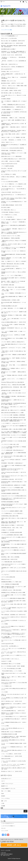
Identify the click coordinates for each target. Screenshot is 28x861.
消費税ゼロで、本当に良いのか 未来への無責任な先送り (13, 287)
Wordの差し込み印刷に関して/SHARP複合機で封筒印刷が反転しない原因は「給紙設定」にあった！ (13, 404)
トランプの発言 (4, 691)
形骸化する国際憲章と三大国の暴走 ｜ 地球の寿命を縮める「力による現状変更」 (13, 397)
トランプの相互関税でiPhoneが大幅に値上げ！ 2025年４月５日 (13, 719)
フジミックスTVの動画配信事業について (9, 35)
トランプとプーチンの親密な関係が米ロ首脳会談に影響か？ (13, 598)
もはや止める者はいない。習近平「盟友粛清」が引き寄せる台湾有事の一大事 (13, 358)
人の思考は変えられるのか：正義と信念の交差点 (11, 590)
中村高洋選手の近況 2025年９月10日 (9, 559)
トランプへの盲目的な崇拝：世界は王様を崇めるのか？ (12, 450)
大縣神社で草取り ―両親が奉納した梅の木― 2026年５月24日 (13, 127)
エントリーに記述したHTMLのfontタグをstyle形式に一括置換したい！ (14, 612)
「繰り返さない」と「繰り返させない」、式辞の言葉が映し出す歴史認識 (13, 58)
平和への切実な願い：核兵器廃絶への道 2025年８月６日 (13, 614)
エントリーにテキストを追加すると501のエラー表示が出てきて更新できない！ (14, 617)
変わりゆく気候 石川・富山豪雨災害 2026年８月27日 (13, 40)
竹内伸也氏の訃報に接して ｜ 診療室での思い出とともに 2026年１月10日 (13, 400)
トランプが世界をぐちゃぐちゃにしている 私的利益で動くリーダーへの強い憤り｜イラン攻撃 (13, 248)
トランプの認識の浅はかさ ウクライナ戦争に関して (12, 513)
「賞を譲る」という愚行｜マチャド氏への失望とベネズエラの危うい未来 (13, 393)
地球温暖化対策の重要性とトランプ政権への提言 (11, 581)
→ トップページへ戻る (6, 29)
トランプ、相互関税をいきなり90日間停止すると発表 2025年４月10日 (14, 698)
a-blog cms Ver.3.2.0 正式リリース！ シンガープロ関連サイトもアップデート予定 (13, 565)
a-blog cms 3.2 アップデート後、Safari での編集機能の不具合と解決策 (13, 426)
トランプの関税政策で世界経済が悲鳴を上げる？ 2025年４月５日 (13, 723)
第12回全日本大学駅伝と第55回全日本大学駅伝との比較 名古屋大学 (13, 490)
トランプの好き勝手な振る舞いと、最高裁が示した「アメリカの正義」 (13, 269)
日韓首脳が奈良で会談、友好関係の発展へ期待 (10, 390)
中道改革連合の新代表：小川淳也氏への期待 (10, 300)
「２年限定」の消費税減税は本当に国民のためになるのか (13, 104)
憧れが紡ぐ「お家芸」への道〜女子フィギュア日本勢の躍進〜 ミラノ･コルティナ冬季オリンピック (13, 282)
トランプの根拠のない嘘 (6, 686)
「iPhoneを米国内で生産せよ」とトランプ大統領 (11, 670)
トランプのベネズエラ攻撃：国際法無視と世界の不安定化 (13, 417)
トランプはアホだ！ (5, 574)
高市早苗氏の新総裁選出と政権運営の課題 (10, 493)
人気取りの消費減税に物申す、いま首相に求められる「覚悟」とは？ (13, 74)
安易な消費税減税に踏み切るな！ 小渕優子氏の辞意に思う (13, 107)
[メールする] (23, 1)
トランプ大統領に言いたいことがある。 (9, 214)
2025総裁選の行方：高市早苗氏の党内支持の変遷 (11, 532)
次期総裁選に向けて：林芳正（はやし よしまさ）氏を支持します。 (13, 568)
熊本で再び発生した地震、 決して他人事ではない (11, 92)
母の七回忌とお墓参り (5, 207)
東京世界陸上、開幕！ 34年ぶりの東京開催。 (10, 556)
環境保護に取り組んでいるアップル (8, 680)
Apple (2, 793)
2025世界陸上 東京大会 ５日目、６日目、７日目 (11, 527)
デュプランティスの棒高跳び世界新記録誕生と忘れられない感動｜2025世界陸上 (13, 541)
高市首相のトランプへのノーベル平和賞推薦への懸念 (12, 487)
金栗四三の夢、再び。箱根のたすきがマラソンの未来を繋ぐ (13, 410)
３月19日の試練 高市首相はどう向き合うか (10, 212)
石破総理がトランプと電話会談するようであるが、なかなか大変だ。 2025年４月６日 (13, 708)
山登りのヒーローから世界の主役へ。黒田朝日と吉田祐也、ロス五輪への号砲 (13, 362)
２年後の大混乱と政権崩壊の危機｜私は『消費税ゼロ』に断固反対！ (13, 297)
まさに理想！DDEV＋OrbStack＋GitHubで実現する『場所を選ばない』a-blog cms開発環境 (13, 199)
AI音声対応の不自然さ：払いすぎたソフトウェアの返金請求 (13, 435)
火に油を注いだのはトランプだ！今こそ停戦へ (10, 235)
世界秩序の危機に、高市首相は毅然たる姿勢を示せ (11, 150)
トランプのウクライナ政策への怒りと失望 (10, 444)
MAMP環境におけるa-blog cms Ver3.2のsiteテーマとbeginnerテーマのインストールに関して (12, 469)
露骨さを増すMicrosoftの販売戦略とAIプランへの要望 (12, 412)
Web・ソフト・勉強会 (5, 791)
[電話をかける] (26, 1)
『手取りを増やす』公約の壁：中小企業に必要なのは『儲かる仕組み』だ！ (13, 352)
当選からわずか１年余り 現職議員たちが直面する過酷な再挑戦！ (13, 355)
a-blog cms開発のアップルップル (8, 788)
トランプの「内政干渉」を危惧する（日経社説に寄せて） (13, 341)
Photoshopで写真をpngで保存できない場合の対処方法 (12, 382)
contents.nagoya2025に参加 (7, 643)
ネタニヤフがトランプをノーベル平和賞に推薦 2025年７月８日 (13, 641)
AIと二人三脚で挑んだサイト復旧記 (8, 174)
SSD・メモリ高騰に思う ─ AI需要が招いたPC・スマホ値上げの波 (13, 102)
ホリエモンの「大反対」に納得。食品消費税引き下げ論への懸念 (13, 121)
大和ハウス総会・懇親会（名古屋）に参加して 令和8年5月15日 (13, 134)
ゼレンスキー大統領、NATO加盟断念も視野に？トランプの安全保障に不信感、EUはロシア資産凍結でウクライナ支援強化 (14, 432)
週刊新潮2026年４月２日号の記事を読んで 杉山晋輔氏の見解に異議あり (13, 145)
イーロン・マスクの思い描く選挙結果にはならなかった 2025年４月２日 (13, 729)
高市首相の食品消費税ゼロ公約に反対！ (9, 305)
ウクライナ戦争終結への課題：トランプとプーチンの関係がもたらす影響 (13, 595)
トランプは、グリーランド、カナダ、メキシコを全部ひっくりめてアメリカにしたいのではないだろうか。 (13, 765)
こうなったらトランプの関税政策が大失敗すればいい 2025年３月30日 (13, 747)
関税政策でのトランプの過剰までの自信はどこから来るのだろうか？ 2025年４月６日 (13, 713)
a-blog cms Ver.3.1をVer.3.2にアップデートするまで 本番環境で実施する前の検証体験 (14, 505)
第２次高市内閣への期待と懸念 (7, 284)
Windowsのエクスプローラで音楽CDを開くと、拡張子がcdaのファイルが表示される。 (13, 630)
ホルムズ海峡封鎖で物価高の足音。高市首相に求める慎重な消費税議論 (13, 255)
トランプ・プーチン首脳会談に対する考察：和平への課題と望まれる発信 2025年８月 (13, 601)
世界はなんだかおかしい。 (6, 579)
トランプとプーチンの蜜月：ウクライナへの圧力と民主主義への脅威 (13, 438)
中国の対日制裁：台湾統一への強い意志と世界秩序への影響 (13, 429)
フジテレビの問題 (5, 725)
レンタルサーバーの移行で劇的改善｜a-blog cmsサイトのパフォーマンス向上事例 (13, 608)
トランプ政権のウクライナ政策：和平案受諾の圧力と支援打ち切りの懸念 (13, 466)
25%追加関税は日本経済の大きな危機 (9, 734)
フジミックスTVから (5, 798)
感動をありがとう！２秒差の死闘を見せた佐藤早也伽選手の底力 (13, 226)
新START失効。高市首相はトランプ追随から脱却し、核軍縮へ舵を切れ (13, 316)
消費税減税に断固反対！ (6, 115)
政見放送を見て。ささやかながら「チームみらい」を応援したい (13, 348)
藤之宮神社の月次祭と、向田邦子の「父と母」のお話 (12, 83)
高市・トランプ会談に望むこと (7, 217)
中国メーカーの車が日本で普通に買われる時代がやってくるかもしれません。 (13, 751)
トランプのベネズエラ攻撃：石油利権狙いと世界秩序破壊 (13, 415)
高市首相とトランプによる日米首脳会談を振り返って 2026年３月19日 (13, 202)
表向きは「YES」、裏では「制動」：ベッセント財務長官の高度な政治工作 (14, 365)
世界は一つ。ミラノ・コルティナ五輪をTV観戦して (12, 275)
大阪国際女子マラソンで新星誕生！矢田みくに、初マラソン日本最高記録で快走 (13, 369)
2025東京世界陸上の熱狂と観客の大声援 (9, 515)
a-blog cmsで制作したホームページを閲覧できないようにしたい (13, 656)
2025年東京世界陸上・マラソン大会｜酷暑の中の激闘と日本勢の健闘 (13, 545)
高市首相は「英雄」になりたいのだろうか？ (10, 71)
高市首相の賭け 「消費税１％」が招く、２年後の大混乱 (13, 117)
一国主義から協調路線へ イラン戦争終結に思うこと (12, 109)
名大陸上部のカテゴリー (6, 778)
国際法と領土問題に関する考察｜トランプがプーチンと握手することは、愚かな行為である (13, 587)
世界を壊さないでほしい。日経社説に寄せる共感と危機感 (13, 384)
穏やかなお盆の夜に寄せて (6, 69)
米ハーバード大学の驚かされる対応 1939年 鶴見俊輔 (12, 666)
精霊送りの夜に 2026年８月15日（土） (9, 64)
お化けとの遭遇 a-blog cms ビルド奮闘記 (10, 161)
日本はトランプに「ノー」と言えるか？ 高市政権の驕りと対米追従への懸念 (13, 222)
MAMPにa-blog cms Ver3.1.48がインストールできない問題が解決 (13, 674)
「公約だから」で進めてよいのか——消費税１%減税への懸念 (14, 85)
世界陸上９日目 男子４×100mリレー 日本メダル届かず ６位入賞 (14, 519)
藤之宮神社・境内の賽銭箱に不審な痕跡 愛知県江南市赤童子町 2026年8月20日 (13, 46)
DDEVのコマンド (4, 179)
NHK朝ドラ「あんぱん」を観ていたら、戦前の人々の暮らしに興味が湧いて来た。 (13, 677)
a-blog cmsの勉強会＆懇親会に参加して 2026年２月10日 (13, 322)
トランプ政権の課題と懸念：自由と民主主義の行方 (11, 561)
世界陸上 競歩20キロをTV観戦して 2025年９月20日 (12, 525)
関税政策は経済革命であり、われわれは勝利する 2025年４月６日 (13, 704)
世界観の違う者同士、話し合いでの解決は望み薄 (11, 731)
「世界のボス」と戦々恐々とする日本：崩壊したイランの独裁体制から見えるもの (13, 244)
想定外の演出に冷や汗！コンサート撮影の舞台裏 (11, 156)
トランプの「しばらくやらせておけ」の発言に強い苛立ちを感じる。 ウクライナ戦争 (13, 652)
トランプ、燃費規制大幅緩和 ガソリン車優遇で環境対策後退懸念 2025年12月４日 (13, 453)
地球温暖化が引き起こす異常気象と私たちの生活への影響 (13, 592)
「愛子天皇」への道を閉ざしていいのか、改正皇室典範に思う (13, 61)
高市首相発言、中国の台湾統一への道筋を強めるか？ (12, 463)
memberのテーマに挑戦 (6, 661)
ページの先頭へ (25, 858)
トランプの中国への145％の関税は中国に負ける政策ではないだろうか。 (14, 689)
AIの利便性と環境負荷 (5, 98)
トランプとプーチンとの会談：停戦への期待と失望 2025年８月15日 (13, 605)
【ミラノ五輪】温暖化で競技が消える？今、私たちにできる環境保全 (13, 345)
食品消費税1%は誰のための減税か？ (8, 49)
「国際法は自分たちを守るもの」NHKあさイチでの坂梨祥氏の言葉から (13, 241)
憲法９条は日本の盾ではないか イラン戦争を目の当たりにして (13, 195)
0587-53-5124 (7, 842)
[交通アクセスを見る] (20, 1)
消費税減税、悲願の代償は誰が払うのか (9, 88)
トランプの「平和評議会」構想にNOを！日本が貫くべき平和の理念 (13, 376)
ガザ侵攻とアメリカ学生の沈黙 (7, 530)
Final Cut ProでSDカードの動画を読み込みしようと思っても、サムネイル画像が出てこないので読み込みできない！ (13, 634)
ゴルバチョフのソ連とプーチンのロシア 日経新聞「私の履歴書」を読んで (13, 312)
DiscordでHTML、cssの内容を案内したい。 (10, 646)
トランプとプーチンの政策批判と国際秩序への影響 (11, 511)
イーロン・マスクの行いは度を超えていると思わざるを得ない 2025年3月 (13, 761)
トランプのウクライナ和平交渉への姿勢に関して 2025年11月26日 (13, 460)
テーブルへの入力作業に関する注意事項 (9, 181)
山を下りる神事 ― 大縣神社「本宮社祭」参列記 (11, 90)
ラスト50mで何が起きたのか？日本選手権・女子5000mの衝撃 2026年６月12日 (13, 112)
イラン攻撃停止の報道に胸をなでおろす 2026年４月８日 (13, 158)
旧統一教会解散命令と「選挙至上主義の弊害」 (10, 238)
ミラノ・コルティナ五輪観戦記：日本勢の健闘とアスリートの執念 (13, 293)
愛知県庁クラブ (4, 786)
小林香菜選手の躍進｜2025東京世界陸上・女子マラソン (12, 547)
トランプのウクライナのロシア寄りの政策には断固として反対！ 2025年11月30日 (13, 457)
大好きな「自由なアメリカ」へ (7, 142)
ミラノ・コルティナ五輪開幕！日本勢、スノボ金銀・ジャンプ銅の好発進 (13, 332)
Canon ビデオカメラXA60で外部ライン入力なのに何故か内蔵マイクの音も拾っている (14, 683)
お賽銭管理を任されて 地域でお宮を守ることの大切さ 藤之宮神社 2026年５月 (13, 124)
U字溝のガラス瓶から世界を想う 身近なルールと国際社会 (13, 176)
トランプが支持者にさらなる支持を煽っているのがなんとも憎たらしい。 (13, 621)
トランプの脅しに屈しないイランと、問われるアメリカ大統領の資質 (13, 96)
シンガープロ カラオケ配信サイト (8, 825)
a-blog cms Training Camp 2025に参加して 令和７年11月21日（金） (13, 473)
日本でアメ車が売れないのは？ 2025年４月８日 (11, 701)
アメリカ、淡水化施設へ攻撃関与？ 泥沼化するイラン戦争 (13, 219)
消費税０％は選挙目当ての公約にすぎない (10, 266)
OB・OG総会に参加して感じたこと (8, 209)
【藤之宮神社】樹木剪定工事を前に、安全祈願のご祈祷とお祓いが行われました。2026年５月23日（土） (13, 131)
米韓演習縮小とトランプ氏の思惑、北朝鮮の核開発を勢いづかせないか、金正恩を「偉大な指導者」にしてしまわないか (13, 52)
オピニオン (3, 828)
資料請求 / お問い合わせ (14, 845)
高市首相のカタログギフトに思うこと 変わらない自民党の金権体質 (13, 272)
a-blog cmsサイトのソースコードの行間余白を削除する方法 (13, 495)
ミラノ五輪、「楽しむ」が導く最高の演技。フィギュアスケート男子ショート (13, 319)
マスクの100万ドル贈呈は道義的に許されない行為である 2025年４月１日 (13, 740)
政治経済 (3, 795)
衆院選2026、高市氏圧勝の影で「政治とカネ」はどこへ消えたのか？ (13, 328)
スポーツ (3, 781)
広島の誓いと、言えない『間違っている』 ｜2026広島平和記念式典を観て (13, 78)
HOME (2, 15)
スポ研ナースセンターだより (7, 783)
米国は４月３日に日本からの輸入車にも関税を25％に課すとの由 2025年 (13, 768)
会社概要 (3, 805)
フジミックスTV (4, 830)
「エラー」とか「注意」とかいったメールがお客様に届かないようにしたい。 (13, 649)
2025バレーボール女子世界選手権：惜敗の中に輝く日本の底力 (13, 572)
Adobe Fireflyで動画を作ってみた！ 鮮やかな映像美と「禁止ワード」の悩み (13, 339)
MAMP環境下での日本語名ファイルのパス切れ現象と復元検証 (13, 441)
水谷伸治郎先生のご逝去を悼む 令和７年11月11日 (11, 479)
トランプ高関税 (4, 623)
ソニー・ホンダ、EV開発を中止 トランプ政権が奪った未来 (13, 183)
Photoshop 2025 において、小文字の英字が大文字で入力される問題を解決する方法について (13, 499)
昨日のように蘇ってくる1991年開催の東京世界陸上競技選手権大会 (13, 554)
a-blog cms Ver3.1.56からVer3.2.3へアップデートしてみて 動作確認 (14, 508)
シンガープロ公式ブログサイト (7, 823)
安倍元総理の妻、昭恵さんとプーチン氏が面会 (10, 663)
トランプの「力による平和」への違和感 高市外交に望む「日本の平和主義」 (13, 325)
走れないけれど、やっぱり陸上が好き (9, 38)
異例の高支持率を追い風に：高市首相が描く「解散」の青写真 (13, 387)
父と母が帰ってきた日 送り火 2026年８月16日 (11, 54)
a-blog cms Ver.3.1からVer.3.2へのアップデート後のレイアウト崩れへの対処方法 (14, 476)
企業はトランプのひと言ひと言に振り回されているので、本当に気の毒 (13, 695)
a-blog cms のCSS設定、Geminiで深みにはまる (11, 192)
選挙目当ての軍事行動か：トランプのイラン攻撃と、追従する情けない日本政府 (13, 258)
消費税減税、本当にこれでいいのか (8, 80)
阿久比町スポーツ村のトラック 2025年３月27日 (11, 771)
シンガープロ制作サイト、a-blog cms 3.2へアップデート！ (13, 423)
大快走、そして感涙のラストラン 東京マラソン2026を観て (13, 261)
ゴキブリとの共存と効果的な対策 (8, 576)
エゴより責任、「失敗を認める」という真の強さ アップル (13, 139)
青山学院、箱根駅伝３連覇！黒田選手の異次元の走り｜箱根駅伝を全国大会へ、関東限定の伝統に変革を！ (13, 420)
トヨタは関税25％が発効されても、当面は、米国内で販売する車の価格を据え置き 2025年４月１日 (13, 737)
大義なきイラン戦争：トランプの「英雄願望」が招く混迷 (13, 137)
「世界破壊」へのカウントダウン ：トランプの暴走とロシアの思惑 (13, 379)
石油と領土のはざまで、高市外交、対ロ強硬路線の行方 (12, 66)
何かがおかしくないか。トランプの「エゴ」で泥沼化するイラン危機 (13, 251)
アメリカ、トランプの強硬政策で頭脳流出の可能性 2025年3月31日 (13, 744)
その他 (2, 803)
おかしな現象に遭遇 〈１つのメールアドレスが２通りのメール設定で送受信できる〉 (13, 637)
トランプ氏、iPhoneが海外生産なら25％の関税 (11, 668)
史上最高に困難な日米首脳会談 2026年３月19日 (11, 205)
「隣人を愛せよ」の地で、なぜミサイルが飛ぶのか (11, 186)
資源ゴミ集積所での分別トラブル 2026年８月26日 (12, 43)
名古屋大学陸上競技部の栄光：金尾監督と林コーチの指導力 (13, 485)
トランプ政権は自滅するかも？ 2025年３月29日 (11, 756)
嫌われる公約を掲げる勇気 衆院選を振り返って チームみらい (13, 303)
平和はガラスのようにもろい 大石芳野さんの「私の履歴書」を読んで (13, 335)
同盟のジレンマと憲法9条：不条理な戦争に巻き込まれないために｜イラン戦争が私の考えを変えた (14, 233)
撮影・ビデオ (4, 800)
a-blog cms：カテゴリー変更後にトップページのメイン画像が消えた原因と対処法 (13, 153)
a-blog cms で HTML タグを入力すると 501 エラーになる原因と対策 (13, 171)
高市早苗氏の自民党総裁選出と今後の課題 (10, 501)
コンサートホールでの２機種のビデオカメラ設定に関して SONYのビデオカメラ (13, 627)
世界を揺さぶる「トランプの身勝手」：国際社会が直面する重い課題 (13, 372)
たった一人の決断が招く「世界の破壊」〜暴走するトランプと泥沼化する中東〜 (13, 229)
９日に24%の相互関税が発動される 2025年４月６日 (12, 710)
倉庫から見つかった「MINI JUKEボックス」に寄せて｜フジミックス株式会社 (13, 407)
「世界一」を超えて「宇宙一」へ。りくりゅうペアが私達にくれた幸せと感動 (13, 290)
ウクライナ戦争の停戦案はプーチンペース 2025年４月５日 (13, 716)
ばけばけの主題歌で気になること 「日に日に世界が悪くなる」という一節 (13, 189)
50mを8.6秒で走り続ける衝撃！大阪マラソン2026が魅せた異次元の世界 (13, 278)
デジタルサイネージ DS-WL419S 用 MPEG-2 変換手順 (12, 148)
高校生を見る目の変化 (5, 758)
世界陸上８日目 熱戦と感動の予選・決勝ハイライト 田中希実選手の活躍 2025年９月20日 (13, 522)
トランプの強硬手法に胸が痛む (7, 166)
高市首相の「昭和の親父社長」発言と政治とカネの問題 (12, 263)
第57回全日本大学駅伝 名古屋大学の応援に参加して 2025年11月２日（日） (14, 482)
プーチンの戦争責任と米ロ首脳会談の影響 (10, 584)
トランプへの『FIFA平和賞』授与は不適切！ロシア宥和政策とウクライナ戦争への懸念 (13, 447)
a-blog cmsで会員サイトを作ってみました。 (10, 658)
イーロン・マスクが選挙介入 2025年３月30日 (11, 753)
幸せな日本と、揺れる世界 (6, 168)
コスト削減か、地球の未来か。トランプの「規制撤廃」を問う (13, 309)
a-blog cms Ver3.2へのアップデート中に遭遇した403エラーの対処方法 (13, 538)
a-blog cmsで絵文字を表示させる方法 (9, 163)
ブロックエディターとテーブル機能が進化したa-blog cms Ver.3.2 (13, 550)
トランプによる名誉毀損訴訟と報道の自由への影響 (11, 534)
